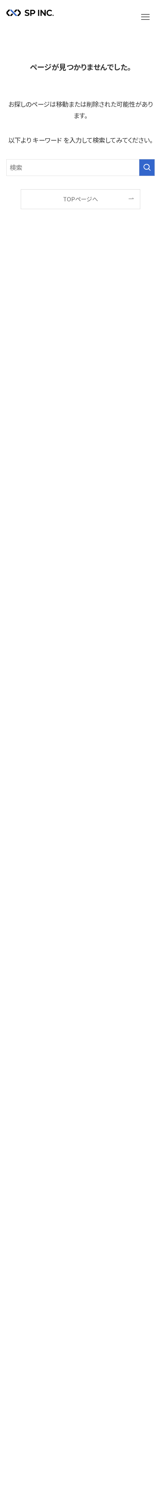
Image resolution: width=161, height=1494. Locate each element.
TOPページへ (80, 199)
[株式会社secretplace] (30, 18)
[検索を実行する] (147, 167)
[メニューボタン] (145, 17)
